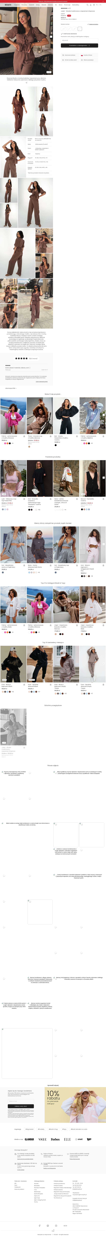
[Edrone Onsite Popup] (53, 618)
